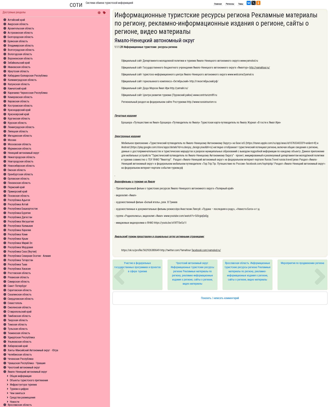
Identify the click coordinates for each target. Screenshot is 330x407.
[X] (253, 3)
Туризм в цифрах (19, 389)
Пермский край (16, 187)
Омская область (17, 170)
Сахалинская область (19, 294)
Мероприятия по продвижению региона (302, 263)
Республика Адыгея (19, 200)
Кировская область (18, 101)
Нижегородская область (21, 157)
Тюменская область (19, 333)
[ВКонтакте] (249, 3)
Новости (14, 401)
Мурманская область (19, 148)
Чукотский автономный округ (24, 367)
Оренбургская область (20, 174)
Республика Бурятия (19, 213)
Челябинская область (20, 354)
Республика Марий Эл (20, 243)
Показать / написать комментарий (220, 298)
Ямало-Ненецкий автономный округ (27, 371)
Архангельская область (21, 28)
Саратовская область (20, 290)
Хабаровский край (18, 346)
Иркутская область (18, 71)
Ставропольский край (19, 311)
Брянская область (18, 41)
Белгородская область (20, 37)
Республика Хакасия (19, 268)
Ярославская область (20, 404)
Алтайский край (16, 19)
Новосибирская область (21, 165)
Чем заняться (17, 393)
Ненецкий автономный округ (23, 152)
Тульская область (18, 328)
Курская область (17, 122)
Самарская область (19, 281)
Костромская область (20, 105)
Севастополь (15, 303)
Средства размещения (22, 397)
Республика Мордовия (20, 247)
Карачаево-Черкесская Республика (27, 92)
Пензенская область (19, 183)
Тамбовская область (19, 316)
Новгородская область (20, 161)
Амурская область (18, 24)
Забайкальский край (19, 62)
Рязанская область (18, 277)
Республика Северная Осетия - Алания (29, 255)
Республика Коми (18, 234)
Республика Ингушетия (21, 221)
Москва (12, 140)
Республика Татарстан (20, 260)
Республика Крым (18, 238)
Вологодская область (20, 54)
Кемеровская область (20, 97)
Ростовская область (19, 273)
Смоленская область (19, 307)
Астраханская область (20, 32)
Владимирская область (21, 45)
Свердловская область (21, 298)
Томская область (17, 324)
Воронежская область (20, 58)
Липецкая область (18, 131)
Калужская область (19, 84)
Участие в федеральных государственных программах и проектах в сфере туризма (137, 267)
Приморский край (17, 191)
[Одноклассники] (258, 3)
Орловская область (18, 178)
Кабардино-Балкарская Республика (27, 75)
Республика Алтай (18, 204)
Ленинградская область (21, 127)
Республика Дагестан (20, 217)
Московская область (19, 144)
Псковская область (18, 195)
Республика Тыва (17, 264)
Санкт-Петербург (17, 286)
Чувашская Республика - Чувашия (26, 363)
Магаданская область (20, 135)
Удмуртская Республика (21, 337)
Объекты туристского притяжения (29, 380)
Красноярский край (18, 114)
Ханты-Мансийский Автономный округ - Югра (33, 350)
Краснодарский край (19, 110)
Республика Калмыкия (20, 225)
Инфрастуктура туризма (23, 384)
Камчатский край (17, 88)
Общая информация (20, 376)
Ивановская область (19, 67)
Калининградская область (22, 80)
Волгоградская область (21, 49)
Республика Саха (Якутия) (22, 251)
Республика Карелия (19, 230)
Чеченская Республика (20, 358)
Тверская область (18, 320)
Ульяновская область (19, 341)
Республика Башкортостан (23, 208)
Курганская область (19, 118)
